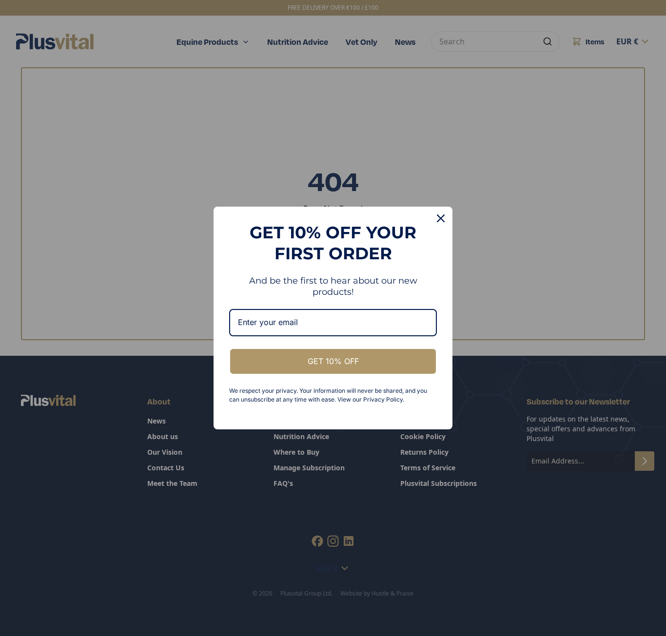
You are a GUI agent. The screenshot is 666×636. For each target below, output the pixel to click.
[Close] (440, 218)
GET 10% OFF (333, 361)
